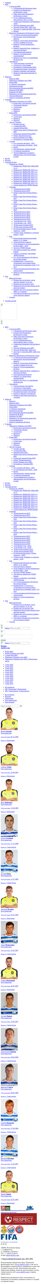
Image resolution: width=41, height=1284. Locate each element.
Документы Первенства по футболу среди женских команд (26, 294)
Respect (16, 31)
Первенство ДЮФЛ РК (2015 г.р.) (25, 179)
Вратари (8, 696)
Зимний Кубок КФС (20, 128)
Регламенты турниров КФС (23, 139)
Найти (7, 628)
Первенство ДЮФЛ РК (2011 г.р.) (25, 172)
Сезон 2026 (9, 665)
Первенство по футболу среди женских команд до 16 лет (24, 281)
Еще (10, 236)
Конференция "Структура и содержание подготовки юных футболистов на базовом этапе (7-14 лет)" (26, 264)
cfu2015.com (5, 648)
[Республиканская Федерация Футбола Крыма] (4, 1233)
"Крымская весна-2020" (21, 215)
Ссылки (12, 141)
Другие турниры (15, 122)
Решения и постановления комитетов (22, 94)
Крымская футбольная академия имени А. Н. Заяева (24, 239)
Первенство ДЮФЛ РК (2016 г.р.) (25, 181)
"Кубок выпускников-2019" (23, 225)
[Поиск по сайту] (2, 625)
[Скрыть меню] (2, 640)
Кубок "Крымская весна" (22, 136)
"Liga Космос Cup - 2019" (22, 223)
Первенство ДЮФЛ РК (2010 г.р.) (25, 170)
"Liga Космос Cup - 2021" (22, 221)
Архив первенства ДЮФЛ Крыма (25, 185)
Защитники (9, 698)
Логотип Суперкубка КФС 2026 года (26, 29)
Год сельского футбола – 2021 (24, 143)
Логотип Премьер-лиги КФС (23, 25)
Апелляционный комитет (22, 52)
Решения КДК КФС (16, 90)
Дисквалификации (16, 96)
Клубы (7, 158)
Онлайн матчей (19, 124)
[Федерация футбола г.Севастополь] (11, 1233)
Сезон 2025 (9, 666)
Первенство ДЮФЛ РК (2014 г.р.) (25, 177)
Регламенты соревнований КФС (25, 67)
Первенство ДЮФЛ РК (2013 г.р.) (25, 175)
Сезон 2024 (9, 668)
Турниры (8, 99)
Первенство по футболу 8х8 (23, 284)
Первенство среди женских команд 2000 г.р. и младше (26, 290)
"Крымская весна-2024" (21, 189)
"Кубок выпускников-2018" (23, 227)
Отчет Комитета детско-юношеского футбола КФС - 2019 (26, 245)
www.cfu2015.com (21, 1264)
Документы (13, 61)
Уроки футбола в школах (22, 242)
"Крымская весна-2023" (21, 191)
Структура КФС (15, 6)
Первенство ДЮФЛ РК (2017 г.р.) (25, 183)
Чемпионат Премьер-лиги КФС (20, 80)
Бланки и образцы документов (24, 71)
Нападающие (10, 702)
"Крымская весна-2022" (21, 212)
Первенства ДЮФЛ (16, 164)
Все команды (9, 687)
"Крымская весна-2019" (21, 217)
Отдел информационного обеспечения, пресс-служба (23, 19)
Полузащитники (11, 700)
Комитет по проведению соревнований (22, 55)
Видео (15, 147)
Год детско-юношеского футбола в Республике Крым (25, 258)
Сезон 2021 (9, 674)
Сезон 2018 (9, 680)
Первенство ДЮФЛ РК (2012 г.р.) (25, 174)
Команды (16, 109)
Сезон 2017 (9, 682)
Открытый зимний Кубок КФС (24, 134)
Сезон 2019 (9, 678)
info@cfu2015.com (12, 1255)
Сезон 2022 (9, 672)
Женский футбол (15, 278)
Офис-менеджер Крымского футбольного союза (23, 15)
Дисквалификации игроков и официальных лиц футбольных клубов (24, 154)
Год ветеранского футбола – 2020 (25, 145)
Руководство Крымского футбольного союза (22, 11)
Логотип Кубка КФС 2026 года (24, 27)
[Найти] (21, 706)
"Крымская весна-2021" (21, 214)
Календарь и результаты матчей (24, 103)
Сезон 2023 (9, 670)
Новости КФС (14, 79)
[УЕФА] (19, 1233)
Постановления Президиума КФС (21, 88)
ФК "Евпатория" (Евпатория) (15, 689)
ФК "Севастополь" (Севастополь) (17, 691)
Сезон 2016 (9, 684)
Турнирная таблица (20, 105)
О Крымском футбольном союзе (24, 8)
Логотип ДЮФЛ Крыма (22, 248)
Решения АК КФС (15, 92)
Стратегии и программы (22, 65)
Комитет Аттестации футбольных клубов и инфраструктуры (25, 41)
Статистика (17, 107)
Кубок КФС (13, 82)
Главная (8, 2)
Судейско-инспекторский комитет (25, 35)
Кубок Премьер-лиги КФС (22, 137)
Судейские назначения (17, 84)
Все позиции (9, 694)
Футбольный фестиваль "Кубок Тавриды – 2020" (24, 230)
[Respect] (19, 1224)
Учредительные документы (23, 63)
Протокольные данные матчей (24, 149)
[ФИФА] (9, 1242)
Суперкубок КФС (19, 126)
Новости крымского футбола (19, 98)
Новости (8, 77)
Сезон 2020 (9, 676)
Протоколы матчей (16, 86)
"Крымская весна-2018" (21, 219)
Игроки (8, 160)
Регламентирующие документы (24, 69)
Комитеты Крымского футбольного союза (24, 33)
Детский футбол (11, 162)
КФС (7, 4)
